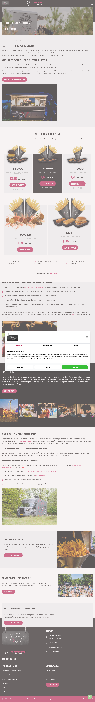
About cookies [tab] (47, 345)
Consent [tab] (19, 345)
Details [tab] (76, 345)
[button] (87, 337)
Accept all (75, 367)
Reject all (20, 367)
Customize (47, 367)
